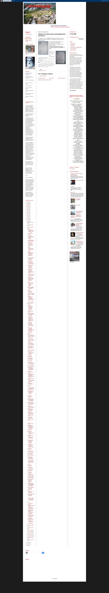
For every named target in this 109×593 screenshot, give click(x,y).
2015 (28, 218)
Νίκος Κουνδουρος (30, 455)
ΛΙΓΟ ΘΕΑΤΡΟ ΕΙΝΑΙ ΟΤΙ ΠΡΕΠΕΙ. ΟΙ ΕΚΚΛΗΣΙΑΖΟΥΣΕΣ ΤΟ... (30, 271)
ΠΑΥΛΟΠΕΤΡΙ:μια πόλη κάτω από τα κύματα (30, 516)
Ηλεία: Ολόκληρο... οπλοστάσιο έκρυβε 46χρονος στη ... (30, 347)
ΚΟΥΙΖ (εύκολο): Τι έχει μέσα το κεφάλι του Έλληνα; (30, 480)
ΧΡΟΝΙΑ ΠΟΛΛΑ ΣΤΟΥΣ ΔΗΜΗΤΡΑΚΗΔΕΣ (30, 288)
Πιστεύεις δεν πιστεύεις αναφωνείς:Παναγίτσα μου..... (30, 432)
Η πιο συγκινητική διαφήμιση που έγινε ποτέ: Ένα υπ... (30, 462)
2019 (28, 212)
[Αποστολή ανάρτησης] (40, 69)
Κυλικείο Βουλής (30, 523)
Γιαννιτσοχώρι (38, 6)
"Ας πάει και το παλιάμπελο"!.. (30, 467)
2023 (28, 206)
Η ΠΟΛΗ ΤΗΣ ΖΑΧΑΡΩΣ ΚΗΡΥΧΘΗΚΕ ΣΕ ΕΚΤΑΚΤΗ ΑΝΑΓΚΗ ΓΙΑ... (30, 329)
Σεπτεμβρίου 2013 (31, 525)
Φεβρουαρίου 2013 (31, 537)
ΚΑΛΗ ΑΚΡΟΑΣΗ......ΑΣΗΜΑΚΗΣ (30, 491)
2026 (28, 202)
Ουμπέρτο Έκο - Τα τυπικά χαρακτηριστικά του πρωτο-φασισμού (79, 242)
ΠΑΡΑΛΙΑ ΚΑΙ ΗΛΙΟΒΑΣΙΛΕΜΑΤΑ (76, 47)
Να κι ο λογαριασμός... (30, 503)
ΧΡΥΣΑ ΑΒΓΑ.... (30, 429)
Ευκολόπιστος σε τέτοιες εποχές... (30, 451)
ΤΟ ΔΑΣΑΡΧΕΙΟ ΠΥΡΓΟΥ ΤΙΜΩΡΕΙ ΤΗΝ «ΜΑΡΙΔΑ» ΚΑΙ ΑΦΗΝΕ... (30, 319)
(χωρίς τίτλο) (73, 192)
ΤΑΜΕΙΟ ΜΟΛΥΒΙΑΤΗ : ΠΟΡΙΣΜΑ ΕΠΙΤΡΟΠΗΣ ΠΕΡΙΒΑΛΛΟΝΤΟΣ (30, 298)
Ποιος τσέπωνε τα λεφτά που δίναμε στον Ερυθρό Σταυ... (30, 403)
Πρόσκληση (29, 385)
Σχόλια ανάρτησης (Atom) (47, 79)
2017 (28, 215)
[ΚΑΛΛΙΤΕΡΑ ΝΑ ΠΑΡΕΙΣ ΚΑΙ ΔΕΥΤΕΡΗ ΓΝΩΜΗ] (30, 441)
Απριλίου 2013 (30, 534)
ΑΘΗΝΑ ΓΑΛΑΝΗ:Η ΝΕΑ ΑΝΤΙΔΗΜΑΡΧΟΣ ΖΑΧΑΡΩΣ (30, 380)
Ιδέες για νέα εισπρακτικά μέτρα (29, 396)
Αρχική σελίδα (51, 78)
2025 (28, 203)
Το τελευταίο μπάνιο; (30, 365)
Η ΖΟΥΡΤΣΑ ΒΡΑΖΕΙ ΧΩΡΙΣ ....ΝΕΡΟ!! (30, 294)
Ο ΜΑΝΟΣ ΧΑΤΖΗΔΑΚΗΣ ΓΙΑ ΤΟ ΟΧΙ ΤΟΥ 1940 (30, 249)
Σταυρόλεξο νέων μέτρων (30, 311)
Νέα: (70, 168)
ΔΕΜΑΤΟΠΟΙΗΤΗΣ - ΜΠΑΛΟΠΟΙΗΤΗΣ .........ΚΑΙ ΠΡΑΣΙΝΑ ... (30, 315)
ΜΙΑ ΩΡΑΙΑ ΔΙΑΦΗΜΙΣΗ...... (30, 383)
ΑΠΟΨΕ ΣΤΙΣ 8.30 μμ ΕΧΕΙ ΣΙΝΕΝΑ (30, 477)
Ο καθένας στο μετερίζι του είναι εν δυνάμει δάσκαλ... (30, 353)
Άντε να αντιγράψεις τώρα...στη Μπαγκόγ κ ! (30, 488)
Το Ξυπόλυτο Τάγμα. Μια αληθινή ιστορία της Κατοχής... (30, 259)
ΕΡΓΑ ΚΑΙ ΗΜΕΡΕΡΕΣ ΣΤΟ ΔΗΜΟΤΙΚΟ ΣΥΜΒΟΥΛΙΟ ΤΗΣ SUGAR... (30, 375)
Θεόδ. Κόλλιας (29, 38)
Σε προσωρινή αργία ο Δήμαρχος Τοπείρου (30, 495)
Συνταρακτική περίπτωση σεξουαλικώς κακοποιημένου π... (30, 324)
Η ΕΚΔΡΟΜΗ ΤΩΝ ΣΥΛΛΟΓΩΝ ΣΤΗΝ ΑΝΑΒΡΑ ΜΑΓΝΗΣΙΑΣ (30, 368)
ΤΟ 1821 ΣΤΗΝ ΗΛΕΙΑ (79, 180)
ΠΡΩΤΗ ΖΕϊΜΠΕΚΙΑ (30, 350)
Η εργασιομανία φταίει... (30, 234)
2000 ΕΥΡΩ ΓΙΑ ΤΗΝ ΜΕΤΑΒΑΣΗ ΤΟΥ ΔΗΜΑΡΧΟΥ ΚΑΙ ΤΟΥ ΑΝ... (30, 484)
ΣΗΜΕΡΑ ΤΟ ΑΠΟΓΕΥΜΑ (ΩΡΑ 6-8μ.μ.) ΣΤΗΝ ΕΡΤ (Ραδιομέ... (30, 307)
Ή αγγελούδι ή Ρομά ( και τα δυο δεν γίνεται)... (30, 275)
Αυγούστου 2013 (30, 527)
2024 (28, 205)
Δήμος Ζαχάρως (43, 70)
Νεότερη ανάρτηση (41, 78)
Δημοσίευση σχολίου (43, 75)
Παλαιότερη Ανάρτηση (62, 78)
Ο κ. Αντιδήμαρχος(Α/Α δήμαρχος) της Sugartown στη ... (30, 388)
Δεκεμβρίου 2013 (30, 222)
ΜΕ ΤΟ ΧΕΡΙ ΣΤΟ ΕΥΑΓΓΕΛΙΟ (30, 454)
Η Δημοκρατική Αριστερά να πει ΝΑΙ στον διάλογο (30, 343)
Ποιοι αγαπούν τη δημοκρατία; (30, 470)
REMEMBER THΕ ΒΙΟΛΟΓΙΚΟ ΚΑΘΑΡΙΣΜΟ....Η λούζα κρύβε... (30, 427)
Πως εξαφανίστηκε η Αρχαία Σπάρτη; (30, 241)
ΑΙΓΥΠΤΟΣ (72, 46)
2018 (28, 213)
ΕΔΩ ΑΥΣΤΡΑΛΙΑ (73, 48)
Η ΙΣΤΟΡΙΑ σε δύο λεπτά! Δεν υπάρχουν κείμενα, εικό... (30, 266)
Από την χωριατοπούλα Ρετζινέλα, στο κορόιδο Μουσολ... (30, 284)
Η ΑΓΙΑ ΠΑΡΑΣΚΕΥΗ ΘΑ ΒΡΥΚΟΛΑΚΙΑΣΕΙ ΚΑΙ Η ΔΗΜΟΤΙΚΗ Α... (30, 336)
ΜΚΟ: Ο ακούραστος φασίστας (29, 291)
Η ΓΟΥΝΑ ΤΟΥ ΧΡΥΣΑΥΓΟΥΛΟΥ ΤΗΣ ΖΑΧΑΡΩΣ (30, 363)
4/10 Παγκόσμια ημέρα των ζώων (30, 475)
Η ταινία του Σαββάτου (29, 472)
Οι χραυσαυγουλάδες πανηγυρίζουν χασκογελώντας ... (30, 499)
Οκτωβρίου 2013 (30, 227)
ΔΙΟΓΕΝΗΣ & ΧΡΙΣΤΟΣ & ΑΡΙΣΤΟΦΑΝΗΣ (80, 233)
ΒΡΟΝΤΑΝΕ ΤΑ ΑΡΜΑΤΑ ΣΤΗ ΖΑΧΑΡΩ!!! (30, 409)
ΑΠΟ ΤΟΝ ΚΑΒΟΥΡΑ (29, 465)
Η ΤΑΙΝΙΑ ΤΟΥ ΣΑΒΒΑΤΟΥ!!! (30, 418)
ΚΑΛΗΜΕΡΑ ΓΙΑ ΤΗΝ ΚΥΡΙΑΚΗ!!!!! (30, 407)
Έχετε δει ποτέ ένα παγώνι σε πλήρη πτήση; (30, 340)
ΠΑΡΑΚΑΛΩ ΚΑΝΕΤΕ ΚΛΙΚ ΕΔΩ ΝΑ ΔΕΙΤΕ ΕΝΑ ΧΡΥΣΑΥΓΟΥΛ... (30, 414)
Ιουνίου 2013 (30, 531)
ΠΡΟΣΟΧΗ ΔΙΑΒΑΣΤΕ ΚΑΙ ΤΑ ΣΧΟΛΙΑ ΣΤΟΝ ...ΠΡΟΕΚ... (30, 231)
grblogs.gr (73, 168)
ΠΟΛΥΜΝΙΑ (73, 44)
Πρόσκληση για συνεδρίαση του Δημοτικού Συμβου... (30, 392)
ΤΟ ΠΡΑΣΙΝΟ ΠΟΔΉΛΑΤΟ (78, 199)
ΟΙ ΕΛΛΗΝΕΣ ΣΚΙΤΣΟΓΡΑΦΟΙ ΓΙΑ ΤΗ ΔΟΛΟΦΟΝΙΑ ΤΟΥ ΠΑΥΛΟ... (30, 520)
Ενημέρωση (73, 186)
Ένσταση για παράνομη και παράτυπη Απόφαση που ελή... (30, 244)
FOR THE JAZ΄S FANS (30, 304)
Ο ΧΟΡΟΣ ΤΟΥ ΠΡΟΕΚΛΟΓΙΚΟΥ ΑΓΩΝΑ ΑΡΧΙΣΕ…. (30, 237)
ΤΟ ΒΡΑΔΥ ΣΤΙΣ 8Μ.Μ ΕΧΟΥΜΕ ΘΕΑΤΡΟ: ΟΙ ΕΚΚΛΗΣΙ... (30, 279)
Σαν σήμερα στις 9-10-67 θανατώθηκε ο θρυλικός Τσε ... (30, 437)
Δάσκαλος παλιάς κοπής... (30, 424)
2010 (28, 545)
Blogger (55, 578)
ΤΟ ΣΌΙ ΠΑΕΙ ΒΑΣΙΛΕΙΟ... (29, 356)
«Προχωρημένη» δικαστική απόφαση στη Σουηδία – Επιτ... (30, 446)
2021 (28, 209)
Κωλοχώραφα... (30, 360)
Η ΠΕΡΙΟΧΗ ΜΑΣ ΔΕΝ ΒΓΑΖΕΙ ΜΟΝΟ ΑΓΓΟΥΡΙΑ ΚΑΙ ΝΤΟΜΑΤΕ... (30, 511)
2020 (28, 210)
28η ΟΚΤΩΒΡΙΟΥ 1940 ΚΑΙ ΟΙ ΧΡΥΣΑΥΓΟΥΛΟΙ (30, 262)
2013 (28, 221)
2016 (28, 216)
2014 (28, 219)
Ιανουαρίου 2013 (30, 539)
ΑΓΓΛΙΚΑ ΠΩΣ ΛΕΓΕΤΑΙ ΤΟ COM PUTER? (30, 458)
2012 (28, 542)
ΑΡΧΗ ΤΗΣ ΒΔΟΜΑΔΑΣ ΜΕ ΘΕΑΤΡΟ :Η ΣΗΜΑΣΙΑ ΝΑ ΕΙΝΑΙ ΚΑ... (30, 254)
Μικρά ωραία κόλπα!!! (29, 449)
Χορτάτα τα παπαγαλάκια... (30, 372)
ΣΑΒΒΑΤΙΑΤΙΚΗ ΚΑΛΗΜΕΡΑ (30, 359)
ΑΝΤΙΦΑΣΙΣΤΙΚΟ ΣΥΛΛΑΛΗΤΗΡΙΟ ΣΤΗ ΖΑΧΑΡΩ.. (30, 400)
